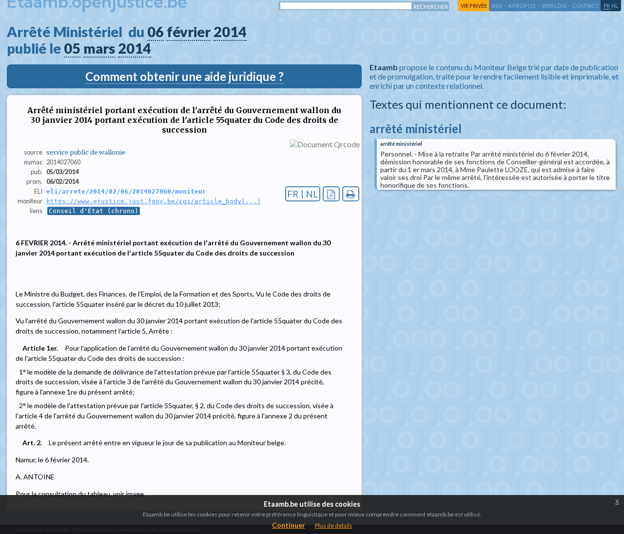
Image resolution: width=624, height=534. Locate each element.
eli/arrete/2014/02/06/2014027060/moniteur (126, 191)
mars (99, 48)
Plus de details (333, 525)
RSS (497, 5)
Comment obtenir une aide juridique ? (184, 76)
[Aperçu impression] (350, 193)
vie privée (474, 5)
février (189, 31)
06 (155, 31)
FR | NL (302, 193)
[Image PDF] (331, 193)
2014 (230, 31)
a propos (522, 5)
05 (72, 48)
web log (554, 5)
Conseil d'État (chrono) (93, 211)
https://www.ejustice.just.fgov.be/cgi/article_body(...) (153, 201)
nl (614, 5)
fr (607, 5)
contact (585, 5)
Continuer (288, 525)
